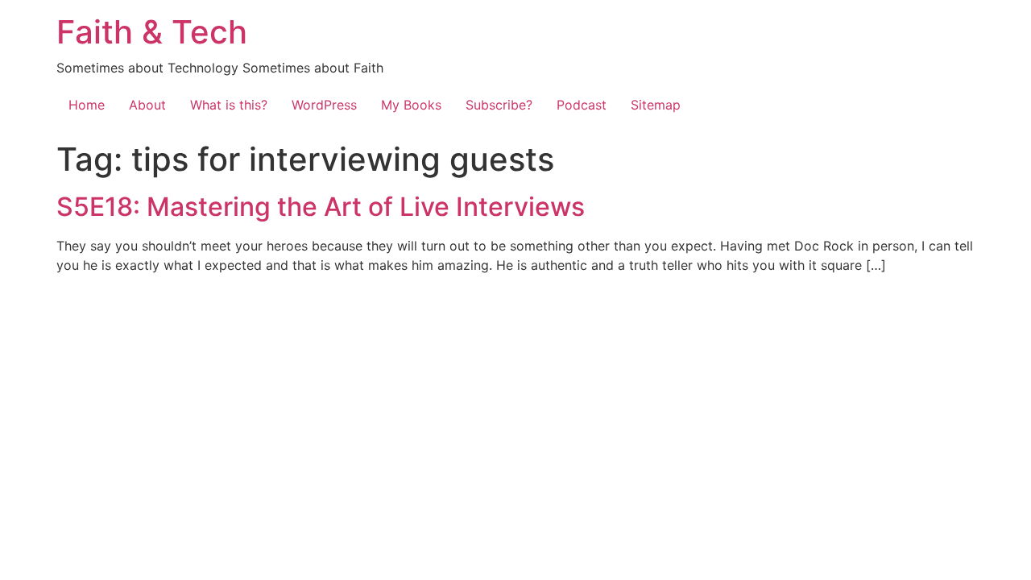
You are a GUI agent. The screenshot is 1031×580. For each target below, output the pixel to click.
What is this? (228, 105)
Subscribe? (499, 105)
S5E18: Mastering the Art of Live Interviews (320, 206)
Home (86, 105)
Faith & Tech (151, 32)
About (147, 105)
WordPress (324, 105)
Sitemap (656, 105)
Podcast (582, 105)
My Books (411, 105)
